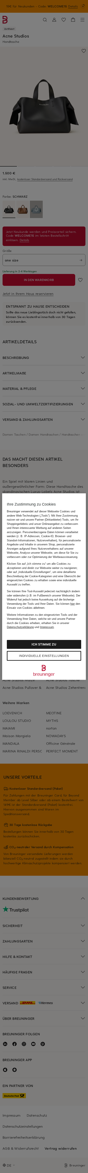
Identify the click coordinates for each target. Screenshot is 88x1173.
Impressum (47, 627)
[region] (44, 586)
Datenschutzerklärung (20, 627)
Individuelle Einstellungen (44, 655)
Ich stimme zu (44, 644)
